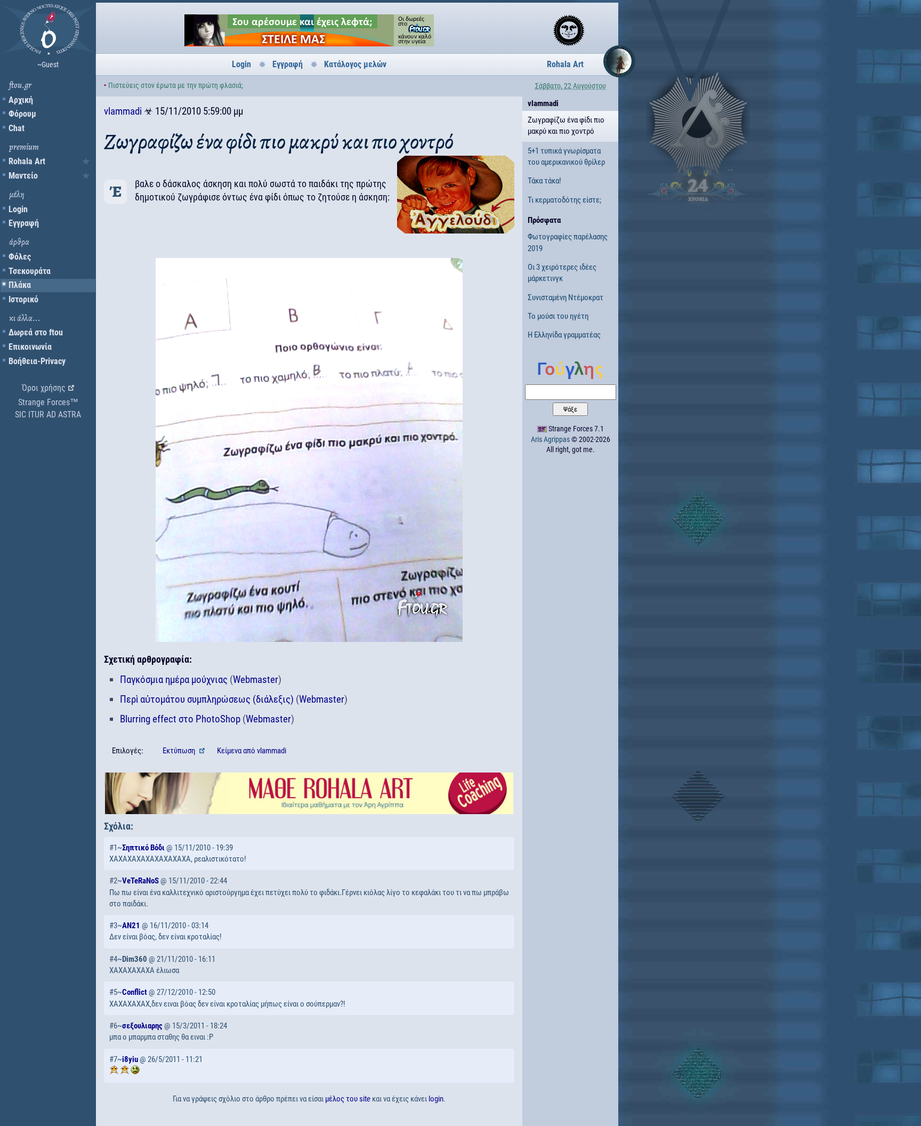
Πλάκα (20, 285)
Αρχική (21, 100)
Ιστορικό (23, 299)
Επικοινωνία (30, 347)
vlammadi (123, 111)
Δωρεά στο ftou (36, 332)
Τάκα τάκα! (544, 181)
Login (18, 209)
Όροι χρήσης (44, 388)
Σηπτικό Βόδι (143, 847)
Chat (17, 128)
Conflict (134, 992)
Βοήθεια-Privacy (37, 361)
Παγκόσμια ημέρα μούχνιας (174, 679)
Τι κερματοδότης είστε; (564, 200)
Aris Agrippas (550, 439)
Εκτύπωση (180, 750)
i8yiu (130, 1059)
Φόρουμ (22, 114)
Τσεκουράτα (30, 271)
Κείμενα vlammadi (251, 750)
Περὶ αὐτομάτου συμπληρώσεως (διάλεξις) (207, 699)
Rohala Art (27, 161)
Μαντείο (23, 176)
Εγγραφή (24, 223)
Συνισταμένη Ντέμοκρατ (565, 297)
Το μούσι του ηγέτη (558, 316)
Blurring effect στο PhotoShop (180, 719)
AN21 (131, 925)
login (436, 1099)
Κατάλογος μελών (355, 64)
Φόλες (20, 257)
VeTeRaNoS (140, 881)
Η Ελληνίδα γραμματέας (564, 335)
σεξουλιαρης (142, 1026)
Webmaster (255, 679)
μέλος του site (347, 1099)
